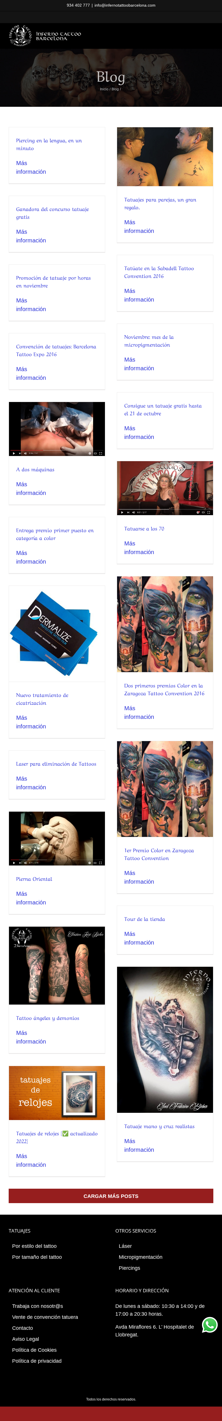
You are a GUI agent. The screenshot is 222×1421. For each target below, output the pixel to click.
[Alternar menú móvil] (211, 31)
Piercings (129, 1268)
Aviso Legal (25, 1339)
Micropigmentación (140, 1257)
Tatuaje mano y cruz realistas (159, 1125)
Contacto (22, 1328)
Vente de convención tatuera (45, 1317)
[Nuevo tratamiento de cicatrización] (57, 634)
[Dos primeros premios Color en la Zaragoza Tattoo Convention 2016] (165, 624)
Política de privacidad (37, 1361)
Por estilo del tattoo (34, 1246)
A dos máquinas (35, 468)
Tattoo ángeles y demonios (47, 1017)
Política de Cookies (34, 1350)
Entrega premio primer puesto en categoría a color (55, 533)
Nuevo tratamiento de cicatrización (42, 698)
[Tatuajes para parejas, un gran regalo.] (165, 156)
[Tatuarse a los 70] (165, 488)
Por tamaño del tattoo (37, 1257)
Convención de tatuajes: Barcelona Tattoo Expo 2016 (56, 349)
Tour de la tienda (144, 918)
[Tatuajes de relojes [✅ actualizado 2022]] (57, 1093)
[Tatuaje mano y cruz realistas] (165, 1040)
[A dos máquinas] (57, 429)
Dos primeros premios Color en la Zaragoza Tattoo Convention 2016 (164, 688)
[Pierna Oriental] (57, 838)
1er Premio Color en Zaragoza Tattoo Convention (159, 853)
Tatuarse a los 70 (144, 528)
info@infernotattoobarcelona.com (125, 5)
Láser (125, 1246)
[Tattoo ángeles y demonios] (57, 966)
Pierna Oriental (34, 878)
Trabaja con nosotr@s (37, 1306)
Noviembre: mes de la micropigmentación (149, 340)
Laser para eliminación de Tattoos (56, 763)
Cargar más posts (111, 1196)
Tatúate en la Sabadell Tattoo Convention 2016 (159, 271)
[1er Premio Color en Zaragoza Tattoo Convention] (165, 789)
